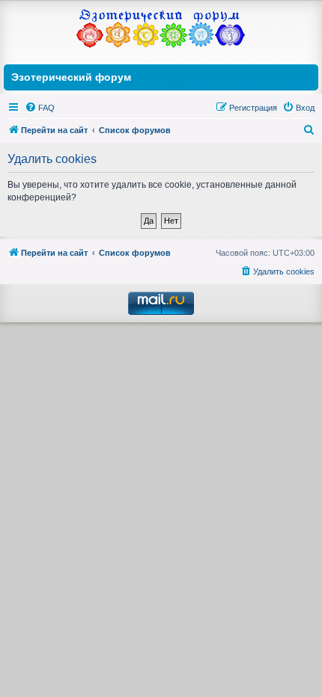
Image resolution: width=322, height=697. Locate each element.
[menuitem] (40, 108)
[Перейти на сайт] (161, 30)
